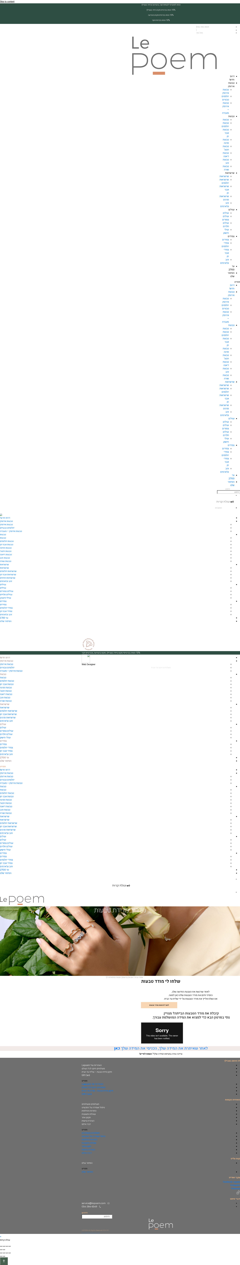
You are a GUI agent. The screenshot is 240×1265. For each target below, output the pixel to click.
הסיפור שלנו (5, 621)
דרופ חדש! (5, 518)
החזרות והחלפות (89, 1110)
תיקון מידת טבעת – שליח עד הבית (97, 1072)
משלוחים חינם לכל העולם (93, 1068)
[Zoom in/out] (1, 1246)
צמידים (231, 236)
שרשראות (229, 173)
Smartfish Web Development (91, 1233)
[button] (237, 282)
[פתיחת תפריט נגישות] (4, 1261)
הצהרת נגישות (88, 1120)
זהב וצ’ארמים (6, 581)
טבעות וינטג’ (5, 551)
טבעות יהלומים (7, 541)
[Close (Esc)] (9, 1246)
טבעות (231, 116)
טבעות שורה (5, 561)
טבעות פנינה (6, 548)
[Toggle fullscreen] (4, 1246)
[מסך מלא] (7, 1252)
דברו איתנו (86, 1124)
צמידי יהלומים (6, 608)
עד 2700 (4, 618)
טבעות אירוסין (6, 521)
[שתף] (4, 1252)
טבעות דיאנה (6, 554)
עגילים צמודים (6, 591)
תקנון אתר (86, 1117)
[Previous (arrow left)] (4, 1249)
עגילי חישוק (5, 598)
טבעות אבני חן (226, 133)
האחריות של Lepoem (92, 1065)
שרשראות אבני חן (8, 574)
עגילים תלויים (6, 594)
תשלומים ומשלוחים (90, 1104)
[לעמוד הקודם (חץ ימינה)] (4, 1256)
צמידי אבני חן (226, 253)
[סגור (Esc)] (1, 1252)
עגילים (231, 209)
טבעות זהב (5, 558)
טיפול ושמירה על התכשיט (93, 1107)
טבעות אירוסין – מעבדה (11, 531)
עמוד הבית (139, 977)
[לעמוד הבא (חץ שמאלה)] (1, 1256)
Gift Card (86, 1075)
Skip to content (7, 1)
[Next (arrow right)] (1, 1249)
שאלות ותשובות (89, 1114)
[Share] (7, 1246)
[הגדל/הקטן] (9, 1252)
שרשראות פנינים (7, 578)
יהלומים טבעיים (7, 528)
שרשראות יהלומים (8, 571)
